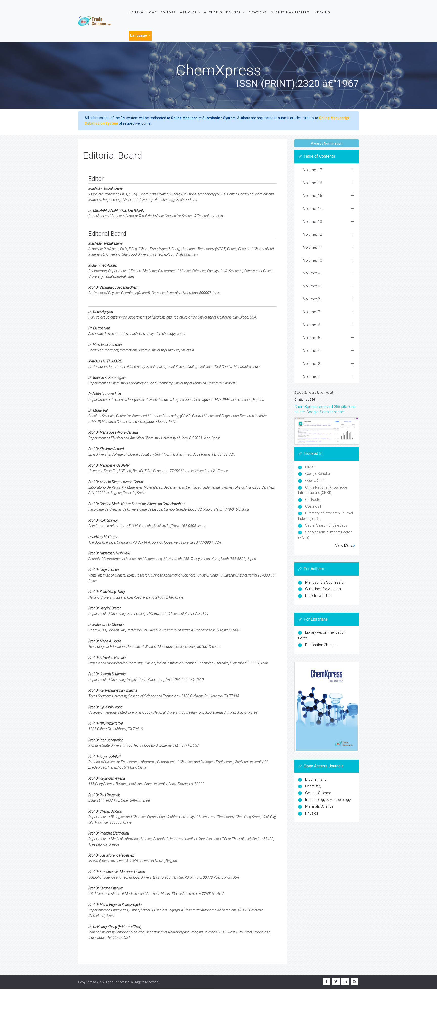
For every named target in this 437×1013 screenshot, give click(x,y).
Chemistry (313, 786)
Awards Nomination (326, 143)
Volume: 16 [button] (312, 183)
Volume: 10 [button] (312, 260)
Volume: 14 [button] (312, 208)
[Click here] (327, 431)
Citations (257, 12)
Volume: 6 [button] (311, 325)
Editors (168, 12)
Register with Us (318, 596)
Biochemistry (315, 779)
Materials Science (319, 806)
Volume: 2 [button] (311, 363)
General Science (318, 793)
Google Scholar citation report (313, 392)
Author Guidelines (223, 12)
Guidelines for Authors (323, 589)
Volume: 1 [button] (311, 376)
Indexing (321, 12)
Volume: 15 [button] (312, 195)
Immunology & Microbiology (328, 800)
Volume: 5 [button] (311, 337)
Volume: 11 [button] (312, 247)
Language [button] (139, 35)
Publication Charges (321, 645)
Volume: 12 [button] (312, 234)
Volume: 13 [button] (312, 221)
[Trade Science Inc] (94, 20)
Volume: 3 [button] (311, 299)
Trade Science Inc (116, 982)
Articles (189, 12)
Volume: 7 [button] (311, 312)
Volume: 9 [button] (311, 273)
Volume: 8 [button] (311, 286)
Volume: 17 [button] (312, 170)
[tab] (326, 170)
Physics (311, 813)
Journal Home (143, 12)
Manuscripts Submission (325, 582)
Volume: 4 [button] (311, 350)
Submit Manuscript (290, 12)
